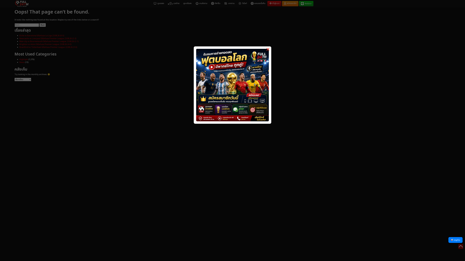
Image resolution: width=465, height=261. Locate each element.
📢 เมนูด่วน (455, 240)
